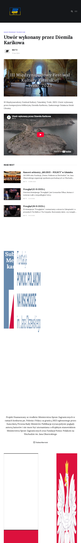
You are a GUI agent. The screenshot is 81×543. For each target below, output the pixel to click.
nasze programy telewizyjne (14, 32)
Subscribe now (42, 442)
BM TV (15, 50)
